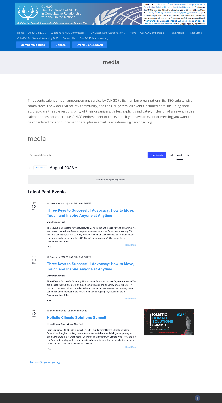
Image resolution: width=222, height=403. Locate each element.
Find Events (157, 154)
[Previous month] (29, 167)
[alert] (111, 179)
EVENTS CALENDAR (89, 45)
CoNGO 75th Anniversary (94, 38)
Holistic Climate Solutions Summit (76, 317)
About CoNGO (36, 32)
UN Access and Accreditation (107, 32)
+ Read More (130, 244)
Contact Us (69, 38)
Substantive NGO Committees (68, 32)
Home (20, 32)
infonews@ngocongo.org (44, 362)
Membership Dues (32, 45)
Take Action (177, 32)
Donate (60, 45)
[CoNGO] (111, 25)
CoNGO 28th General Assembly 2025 (37, 38)
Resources (196, 32)
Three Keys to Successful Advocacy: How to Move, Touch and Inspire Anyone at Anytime (90, 213)
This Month (40, 167)
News (132, 32)
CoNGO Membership (152, 32)
